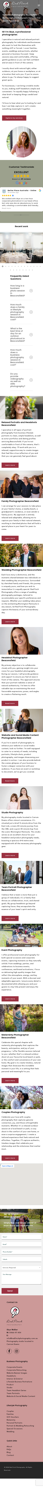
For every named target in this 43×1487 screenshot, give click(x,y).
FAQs (9, 1449)
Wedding (10, 1432)
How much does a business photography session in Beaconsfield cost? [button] (17, 357)
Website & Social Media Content (21, 1396)
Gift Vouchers (13, 1417)
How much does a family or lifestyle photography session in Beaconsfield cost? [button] (17, 312)
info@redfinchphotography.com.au (22, 1338)
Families (10, 1414)
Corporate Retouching (16, 1370)
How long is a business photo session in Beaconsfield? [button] (17, 290)
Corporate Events (14, 1367)
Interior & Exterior (15, 1379)
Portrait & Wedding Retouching (20, 1426)
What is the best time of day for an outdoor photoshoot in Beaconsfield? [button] (17, 334)
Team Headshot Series (16, 1390)
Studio (9, 1388)
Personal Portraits (14, 1423)
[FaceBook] (9, 1351)
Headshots (11, 1376)
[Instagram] (16, 1351)
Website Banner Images (17, 1373)
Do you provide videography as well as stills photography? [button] (17, 380)
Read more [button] (6, 208)
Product (10, 1385)
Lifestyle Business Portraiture (19, 1382)
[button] (39, 5)
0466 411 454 (15, 1333)
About (9, 1447)
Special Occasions (15, 1429)
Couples (10, 1411)
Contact (10, 1455)
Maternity (11, 1420)
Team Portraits (13, 1393)
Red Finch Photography (17, 1467)
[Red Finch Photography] (14, 1316)
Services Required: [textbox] (9, 1267)
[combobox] (21, 1268)
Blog (9, 1452)
